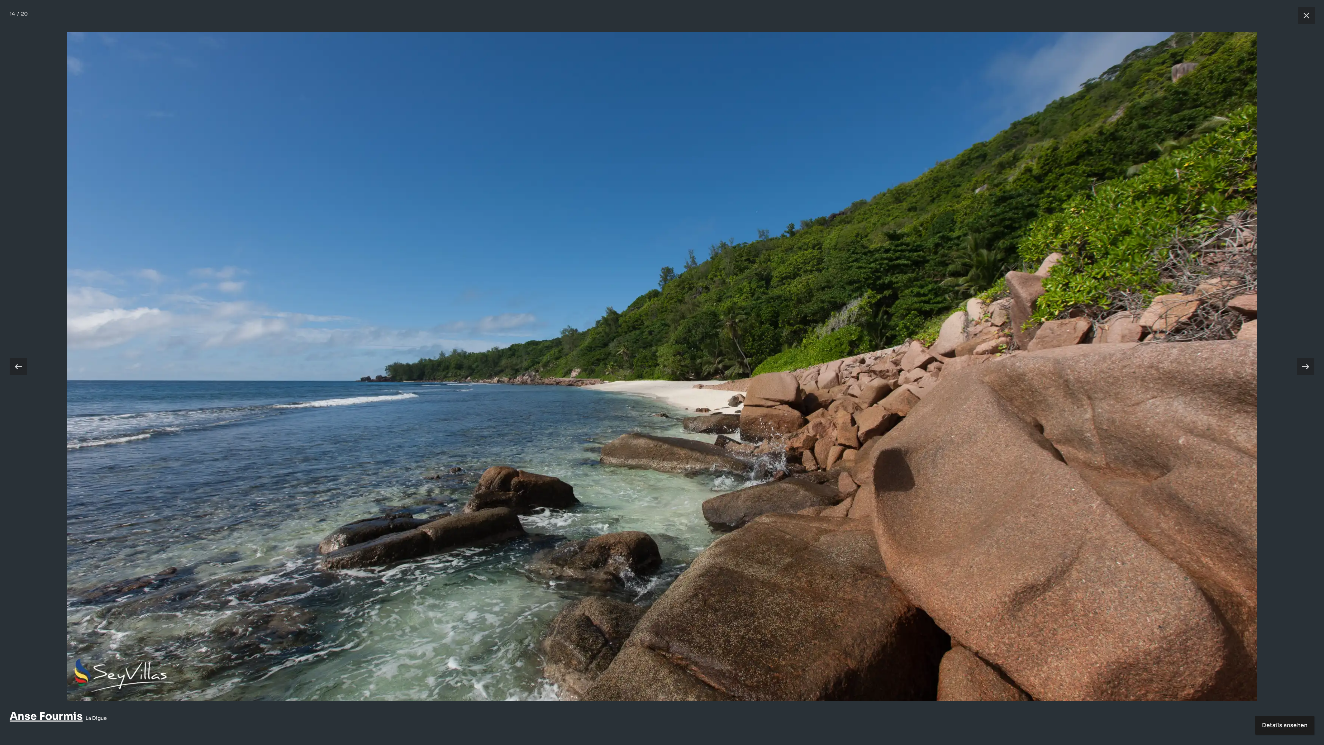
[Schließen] (1303, 15)
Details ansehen (1284, 725)
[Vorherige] (18, 367)
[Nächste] (1306, 367)
